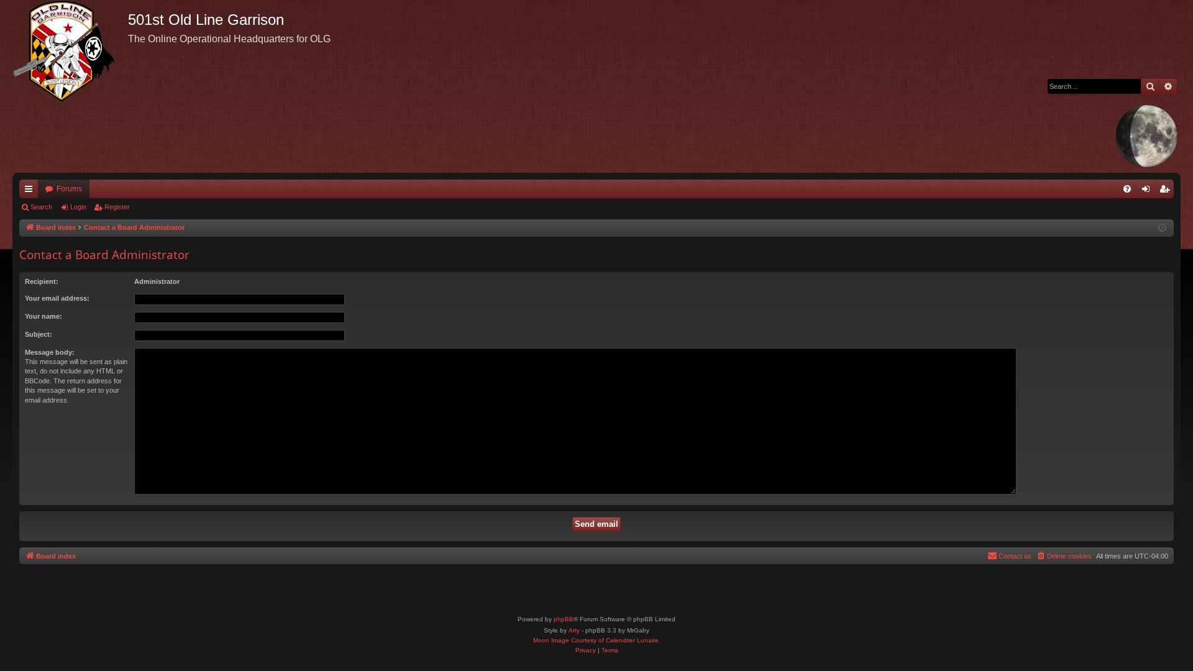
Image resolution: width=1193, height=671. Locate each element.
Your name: (43, 316)
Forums (69, 189)
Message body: (50, 352)
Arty (574, 630)
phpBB (564, 619)
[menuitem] (1127, 189)
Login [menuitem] (1148, 191)
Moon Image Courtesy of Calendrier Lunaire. (596, 640)
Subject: (38, 334)
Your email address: (57, 298)
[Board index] (70, 51)
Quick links (31, 191)
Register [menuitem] (1167, 191)
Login (78, 207)
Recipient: (41, 281)
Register (117, 207)
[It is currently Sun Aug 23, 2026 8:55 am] (1162, 228)
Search (41, 207)
